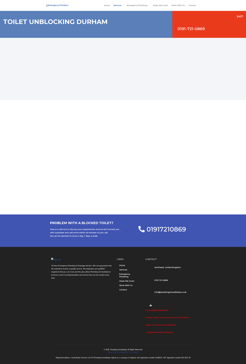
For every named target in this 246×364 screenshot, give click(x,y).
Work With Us (178, 5)
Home (107, 5)
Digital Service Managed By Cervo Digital (123, 352)
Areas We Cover (160, 5)
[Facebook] (146, 304)
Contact (192, 5)
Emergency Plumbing (137, 5)
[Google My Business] (150, 304)
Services (117, 5)
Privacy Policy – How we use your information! (167, 317)
